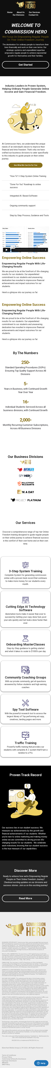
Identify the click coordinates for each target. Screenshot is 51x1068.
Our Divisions (18, 15)
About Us (21, 12)
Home (9, 12)
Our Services (34, 12)
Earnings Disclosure (9, 1061)
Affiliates (5, 1063)
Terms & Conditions (9, 1055)
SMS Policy (6, 1064)
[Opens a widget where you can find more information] (41, 1063)
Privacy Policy (7, 1057)
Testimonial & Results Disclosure (14, 1059)
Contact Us (33, 15)
